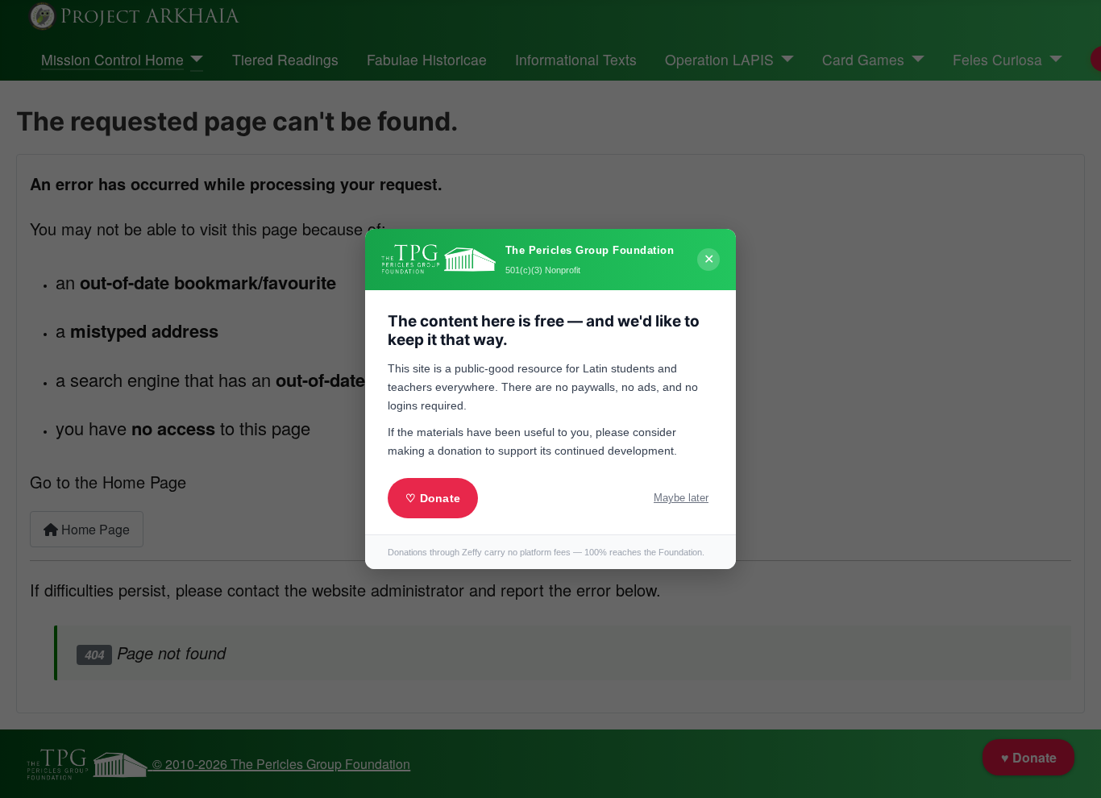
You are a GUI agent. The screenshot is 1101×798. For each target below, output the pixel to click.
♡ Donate (432, 498)
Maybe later (681, 498)
